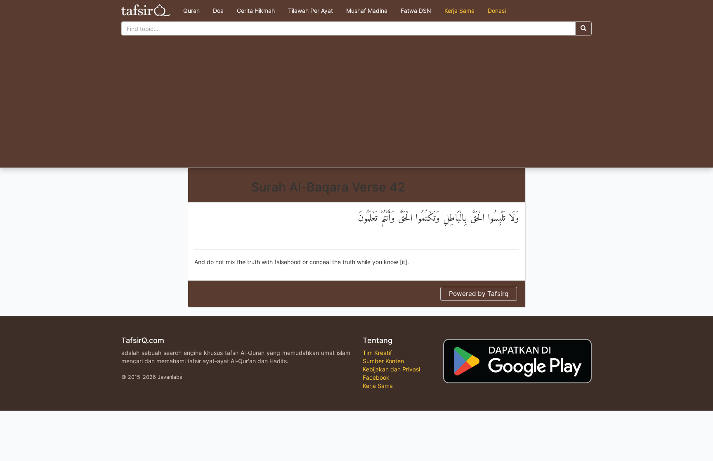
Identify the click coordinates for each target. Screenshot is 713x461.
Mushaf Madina (366, 10)
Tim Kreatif (377, 352)
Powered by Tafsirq (478, 294)
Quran (191, 10)
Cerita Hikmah (256, 10)
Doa (218, 10)
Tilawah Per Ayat (310, 10)
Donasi (497, 10)
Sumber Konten (383, 360)
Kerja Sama (459, 10)
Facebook (376, 377)
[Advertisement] (356, 105)
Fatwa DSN (416, 10)
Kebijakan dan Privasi (391, 369)
